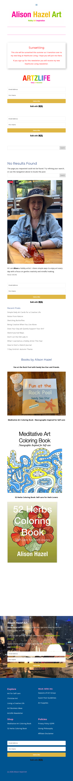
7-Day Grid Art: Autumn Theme (20, 349)
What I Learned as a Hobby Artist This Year (25, 341)
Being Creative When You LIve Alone (22, 324)
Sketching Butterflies (16, 320)
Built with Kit (36, 106)
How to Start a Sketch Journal (19, 345)
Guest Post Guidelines (47, 698)
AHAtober (15, 647)
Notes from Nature (15, 316)
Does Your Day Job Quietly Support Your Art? (25, 329)
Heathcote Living (31, 55)
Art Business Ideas (14, 708)
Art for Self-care (13, 693)
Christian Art (12, 698)
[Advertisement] (36, 595)
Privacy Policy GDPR (46, 723)
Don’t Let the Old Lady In (17, 337)
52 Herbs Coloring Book (17, 728)
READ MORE (12, 275)
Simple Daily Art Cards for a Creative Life (24, 312)
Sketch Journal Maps (15, 333)
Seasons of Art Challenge (54, 644)
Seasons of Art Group (47, 693)
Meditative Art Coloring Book (19, 723)
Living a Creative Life (15, 703)
